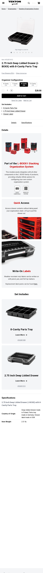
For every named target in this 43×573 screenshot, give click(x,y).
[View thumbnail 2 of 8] (14, 52)
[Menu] (3, 3)
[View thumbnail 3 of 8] (17, 52)
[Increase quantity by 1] (11, 90)
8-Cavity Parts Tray (10, 108)
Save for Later (16, 100)
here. (36, 284)
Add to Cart (21, 96)
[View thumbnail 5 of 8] (23, 52)
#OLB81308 (21, 340)
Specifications (26, 123)
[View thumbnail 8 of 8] (32, 52)
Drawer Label (8, 114)
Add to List (27, 100)
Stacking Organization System (29, 9)
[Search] (28, 3)
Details (13, 123)
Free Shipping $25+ (8, 73)
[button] (21, 31)
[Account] (33, 3)
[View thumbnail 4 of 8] (20, 52)
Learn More (20, 335)
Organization (12, 9)
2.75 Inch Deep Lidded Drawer (14, 111)
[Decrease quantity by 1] (3, 90)
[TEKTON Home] (16, 3)
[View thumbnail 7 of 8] (29, 52)
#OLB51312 (21, 386)
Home (4, 9)
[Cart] (38, 3)
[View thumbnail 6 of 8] (26, 52)
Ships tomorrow (21, 73)
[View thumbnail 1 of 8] (11, 52)
